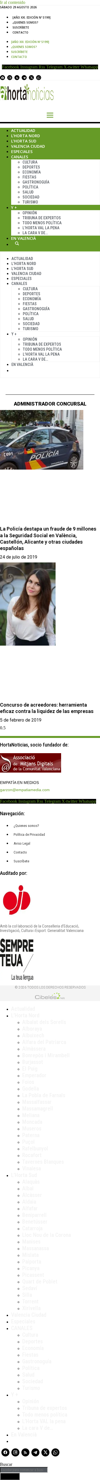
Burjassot (32, 1062)
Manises (31, 1241)
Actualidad (23, 130)
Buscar (17, 243)
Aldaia (29, 1201)
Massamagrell (37, 1108)
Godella (30, 1088)
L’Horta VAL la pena (44, 1421)
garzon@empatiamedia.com (25, 790)
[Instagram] (9, 77)
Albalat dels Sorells (44, 1022)
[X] (31, 77)
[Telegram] (24, 77)
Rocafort (32, 1155)
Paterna (30, 1135)
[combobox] (24, 1470)
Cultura (30, 162)
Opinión (29, 213)
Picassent (33, 1275)
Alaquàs (31, 1181)
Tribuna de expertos (41, 218)
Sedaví (29, 1288)
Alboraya (32, 1028)
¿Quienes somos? (25, 22)
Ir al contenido (12, 2)
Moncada (32, 1122)
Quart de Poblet (40, 1281)
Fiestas (29, 177)
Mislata (30, 1255)
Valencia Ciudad (28, 146)
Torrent (30, 1301)
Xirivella (31, 1308)
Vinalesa (31, 1168)
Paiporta (31, 1261)
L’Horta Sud (23, 141)
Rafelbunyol (35, 1148)
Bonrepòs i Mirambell (46, 1055)
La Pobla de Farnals (43, 1095)
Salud (28, 192)
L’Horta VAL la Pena (40, 228)
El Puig (30, 1068)
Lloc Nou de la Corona (46, 1235)
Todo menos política (42, 223)
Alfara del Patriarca (44, 1042)
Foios (28, 1082)
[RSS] (16, 77)
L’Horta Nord (25, 135)
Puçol (28, 1141)
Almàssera (34, 1048)
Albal (28, 1188)
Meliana (30, 1115)
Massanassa (35, 1248)
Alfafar (30, 1208)
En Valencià (23, 238)
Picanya (30, 1268)
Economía (31, 172)
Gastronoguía (35, 182)
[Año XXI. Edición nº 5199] (31, 17)
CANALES (21, 1328)
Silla (27, 1295)
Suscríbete (20, 27)
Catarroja (32, 1228)
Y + (14, 207)
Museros (31, 1128)
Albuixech (33, 1035)
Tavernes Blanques (43, 1161)
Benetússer (35, 1221)
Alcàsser (32, 1195)
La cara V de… (35, 233)
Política (30, 187)
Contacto (20, 32)
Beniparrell (34, 1215)
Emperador (34, 1075)
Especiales (21, 151)
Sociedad (30, 197)
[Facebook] (2, 77)
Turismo (30, 202)
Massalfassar (37, 1102)
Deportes (31, 167)
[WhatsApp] (38, 77)
